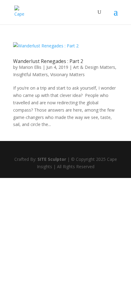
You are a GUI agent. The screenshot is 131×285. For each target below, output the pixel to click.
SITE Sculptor (51, 159)
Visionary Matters (67, 74)
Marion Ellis (30, 67)
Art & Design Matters (94, 67)
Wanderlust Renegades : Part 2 (48, 61)
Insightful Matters (30, 74)
